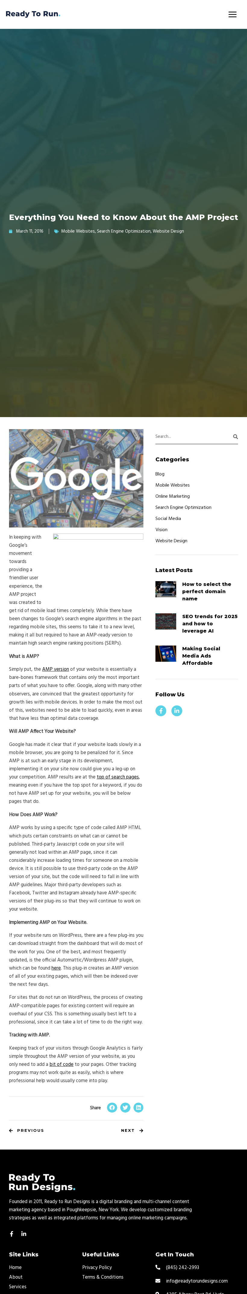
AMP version (55, 669)
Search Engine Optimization (124, 231)
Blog (159, 474)
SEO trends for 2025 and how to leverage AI (210, 624)
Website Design (168, 231)
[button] (112, 1108)
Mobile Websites (78, 231)
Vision (161, 530)
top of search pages (118, 777)
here (56, 968)
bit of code (61, 1065)
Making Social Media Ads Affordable (201, 656)
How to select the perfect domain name (206, 591)
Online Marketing (172, 496)
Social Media (168, 519)
